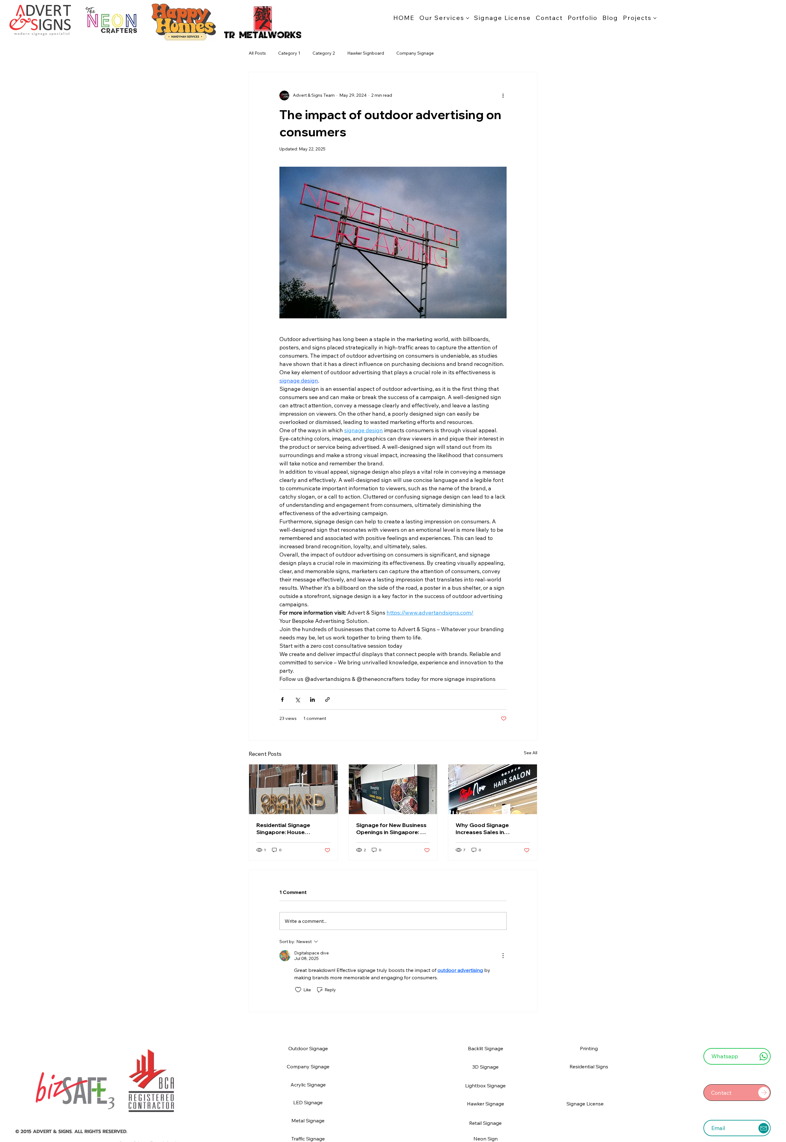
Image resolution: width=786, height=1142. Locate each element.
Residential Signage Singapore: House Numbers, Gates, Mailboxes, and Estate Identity (285, 829)
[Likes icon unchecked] (298, 989)
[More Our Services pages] (467, 18)
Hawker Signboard (365, 53)
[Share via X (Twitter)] (297, 699)
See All (530, 753)
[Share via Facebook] (282, 699)
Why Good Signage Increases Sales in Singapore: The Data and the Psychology (489, 829)
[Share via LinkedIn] (312, 699)
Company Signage (415, 53)
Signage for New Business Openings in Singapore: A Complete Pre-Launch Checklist (391, 829)
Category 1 (289, 53)
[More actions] (503, 95)
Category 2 (324, 53)
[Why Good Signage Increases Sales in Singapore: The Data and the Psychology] (492, 789)
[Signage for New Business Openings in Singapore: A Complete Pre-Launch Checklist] (393, 789)
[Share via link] (327, 699)
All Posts (257, 53)
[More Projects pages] (654, 18)
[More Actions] (503, 955)
